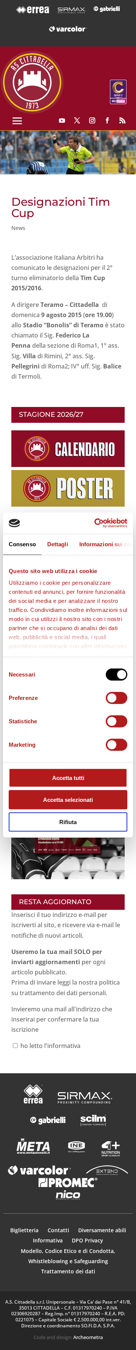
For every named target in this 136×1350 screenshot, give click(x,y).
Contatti (59, 1230)
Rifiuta (68, 821)
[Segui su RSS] (122, 120)
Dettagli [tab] (57, 544)
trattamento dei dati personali (63, 993)
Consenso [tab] (22, 544)
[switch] (116, 698)
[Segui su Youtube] (62, 120)
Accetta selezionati (68, 800)
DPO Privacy (87, 1240)
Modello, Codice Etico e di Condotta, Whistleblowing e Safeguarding (68, 1256)
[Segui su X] (77, 120)
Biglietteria (24, 1230)
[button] (68, 153)
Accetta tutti (68, 777)
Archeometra (88, 1337)
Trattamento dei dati (68, 1271)
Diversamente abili (102, 1230)
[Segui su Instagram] (92, 120)
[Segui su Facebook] (107, 120)
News (18, 227)
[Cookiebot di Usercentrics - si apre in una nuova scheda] (96, 523)
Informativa (48, 1240)
